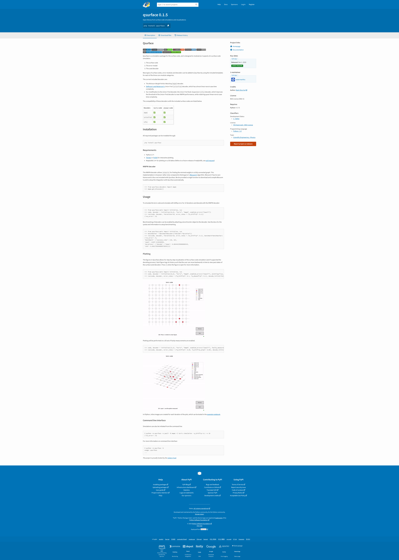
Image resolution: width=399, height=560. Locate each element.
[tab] (150, 35)
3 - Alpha (236, 119)
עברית (235, 539)
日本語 (173, 539)
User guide (159, 490)
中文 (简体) (213, 539)
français (167, 539)
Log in (243, 4)
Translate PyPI (212, 490)
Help (219, 4)
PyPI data (234, 59)
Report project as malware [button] (243, 144)
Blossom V (193, 175)
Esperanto (241, 539)
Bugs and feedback (212, 484)
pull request (210, 160)
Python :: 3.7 (237, 131)
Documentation (238, 50)
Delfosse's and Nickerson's (155, 86)
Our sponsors (186, 495)
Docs (226, 4)
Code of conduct (237, 490)
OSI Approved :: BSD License (243, 125)
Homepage (236, 46)
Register (252, 4)
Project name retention (160, 493)
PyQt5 (155, 158)
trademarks (218, 518)
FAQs (160, 495)
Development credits (211, 495)
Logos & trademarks (187, 493)
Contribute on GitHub (211, 487)
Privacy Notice (238, 493)
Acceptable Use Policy (237, 495)
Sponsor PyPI (212, 493)
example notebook (213, 414)
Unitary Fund (171, 458)
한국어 (248, 539)
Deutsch (205, 539)
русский (229, 539)
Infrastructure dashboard (186, 487)
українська (192, 539)
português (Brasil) (182, 539)
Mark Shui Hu (240, 90)
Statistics (186, 490)
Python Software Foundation (198, 520)
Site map (199, 526)
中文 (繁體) (221, 539)
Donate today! (199, 514)
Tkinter (148, 158)
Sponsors (234, 4)
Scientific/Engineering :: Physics (244, 137)
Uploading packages (160, 487)
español (161, 539)
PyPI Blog (185, 484)
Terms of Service (237, 484)
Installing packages (159, 484)
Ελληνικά (199, 539)
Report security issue (238, 487)
